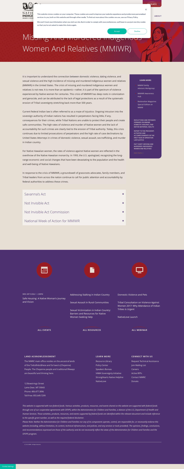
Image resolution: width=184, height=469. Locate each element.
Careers (135, 369)
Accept (117, 31)
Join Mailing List (138, 365)
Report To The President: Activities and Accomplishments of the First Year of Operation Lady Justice (144, 135)
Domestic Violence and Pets (132, 294)
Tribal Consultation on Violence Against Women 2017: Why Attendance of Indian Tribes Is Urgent (139, 306)
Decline (137, 31)
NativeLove (101, 381)
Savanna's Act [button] (35, 194)
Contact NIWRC (138, 377)
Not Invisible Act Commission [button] (46, 212)
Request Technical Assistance (145, 361)
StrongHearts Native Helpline (109, 377)
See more (138, 153)
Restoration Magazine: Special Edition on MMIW (147, 104)
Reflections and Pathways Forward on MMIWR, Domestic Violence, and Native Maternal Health (145, 123)
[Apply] (158, 4)
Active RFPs (136, 373)
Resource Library (104, 361)
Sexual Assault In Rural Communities (89, 302)
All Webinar (139, 330)
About (158, 16)
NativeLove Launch (128, 316)
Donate (134, 381)
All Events (44, 330)
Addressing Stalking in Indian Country (90, 294)
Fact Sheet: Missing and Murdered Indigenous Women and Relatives (143, 146)
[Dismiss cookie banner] (146, 9)
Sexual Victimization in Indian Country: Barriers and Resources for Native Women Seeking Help (90, 313)
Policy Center (102, 365)
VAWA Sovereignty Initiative (108, 373)
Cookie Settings (8, 466)
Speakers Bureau (104, 369)
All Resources (92, 330)
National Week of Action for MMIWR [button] (52, 221)
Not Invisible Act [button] (36, 203)
